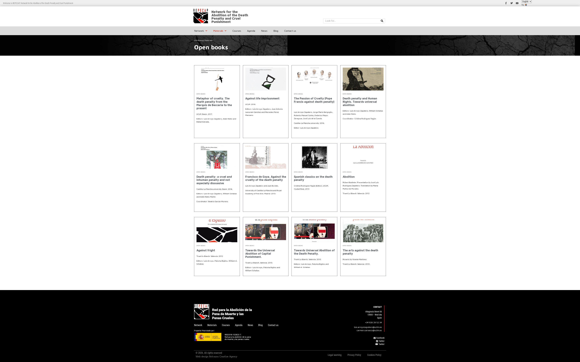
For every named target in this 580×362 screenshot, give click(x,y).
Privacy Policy (354, 355)
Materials (218, 30)
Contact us (290, 30)
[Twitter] (511, 3)
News (264, 30)
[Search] (382, 21)
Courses (236, 30)
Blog (275, 30)
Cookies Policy (374, 355)
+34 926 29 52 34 (373, 322)
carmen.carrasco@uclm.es (369, 330)
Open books (201, 94)
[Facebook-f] (506, 3)
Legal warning (335, 355)
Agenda (251, 30)
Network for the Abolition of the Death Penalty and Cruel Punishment (229, 17)
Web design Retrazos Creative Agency (216, 356)
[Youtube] (517, 3)
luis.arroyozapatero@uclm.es (368, 327)
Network (199, 30)
